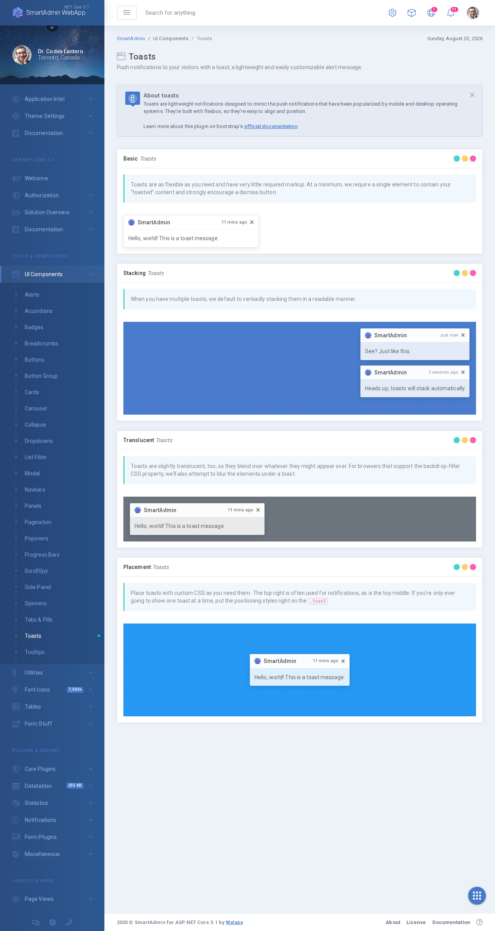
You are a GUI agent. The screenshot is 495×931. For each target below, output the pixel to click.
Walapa (234, 922)
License (416, 922)
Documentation (451, 922)
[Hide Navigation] (127, 13)
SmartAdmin (131, 38)
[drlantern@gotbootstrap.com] (473, 13)
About (393, 922)
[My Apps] (412, 13)
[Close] (472, 95)
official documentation (270, 126)
